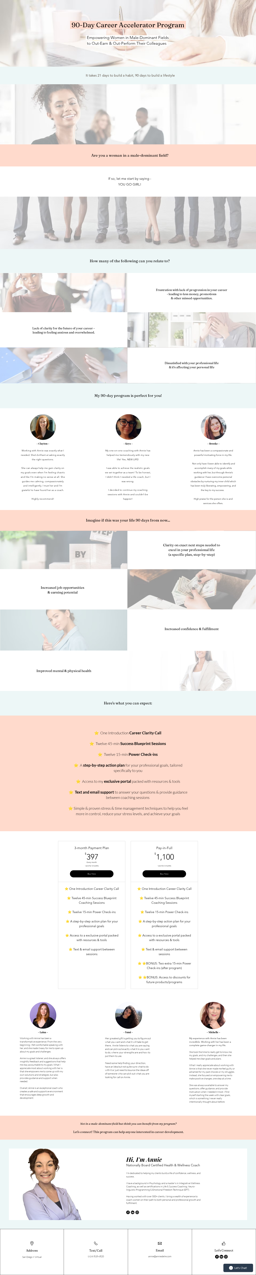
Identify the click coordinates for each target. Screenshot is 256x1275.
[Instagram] (137, 1212)
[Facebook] (128, 1212)
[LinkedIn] (132, 1212)
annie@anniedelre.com (159, 1256)
